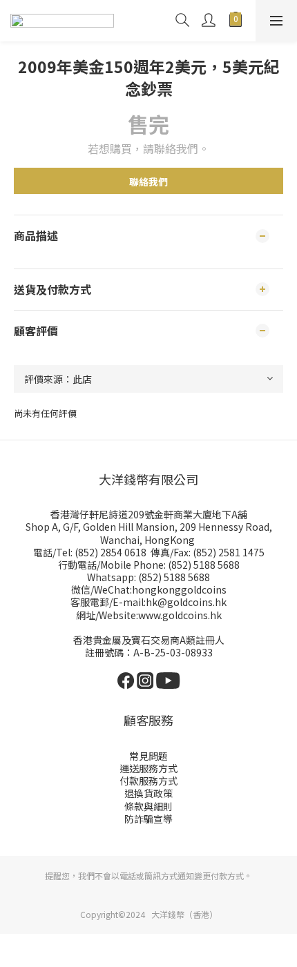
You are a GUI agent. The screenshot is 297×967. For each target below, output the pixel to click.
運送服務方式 (148, 768)
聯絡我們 (148, 181)
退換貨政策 (148, 793)
